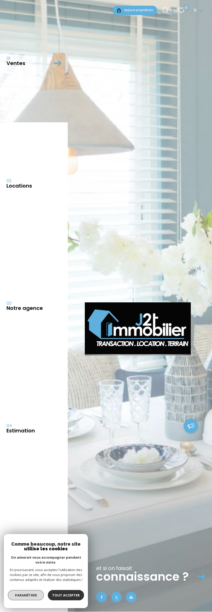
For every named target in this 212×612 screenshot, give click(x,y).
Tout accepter (66, 595)
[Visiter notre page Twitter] (116, 597)
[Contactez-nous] (191, 426)
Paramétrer (26, 595)
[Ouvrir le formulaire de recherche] (165, 10)
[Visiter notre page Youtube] (131, 597)
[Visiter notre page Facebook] (101, 597)
